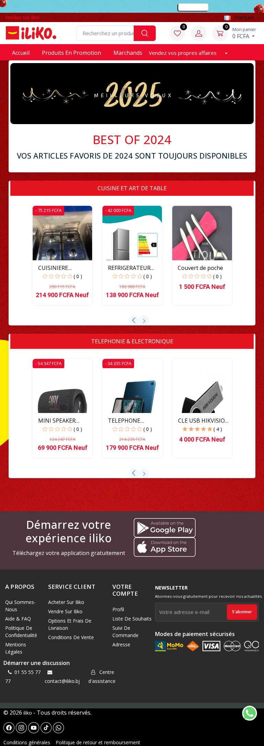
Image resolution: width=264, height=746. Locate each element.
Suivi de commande (125, 631)
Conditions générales (26, 742)
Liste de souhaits (132, 618)
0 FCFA (244, 33)
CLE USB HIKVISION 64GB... (203, 421)
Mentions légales (15, 648)
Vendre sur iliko (65, 611)
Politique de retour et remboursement (98, 742)
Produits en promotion (71, 53)
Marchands (127, 53)
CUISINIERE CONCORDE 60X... (60, 268)
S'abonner (242, 612)
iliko (27, 712)
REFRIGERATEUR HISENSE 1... (129, 268)
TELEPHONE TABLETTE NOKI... (131, 421)
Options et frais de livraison (69, 624)
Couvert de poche (200, 268)
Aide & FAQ (18, 618)
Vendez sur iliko (22, 17)
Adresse (121, 644)
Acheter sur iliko (66, 602)
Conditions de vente (71, 637)
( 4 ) (217, 429)
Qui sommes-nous (20, 606)
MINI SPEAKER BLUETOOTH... (57, 421)
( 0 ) (78, 276)
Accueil (21, 53)
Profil (118, 609)
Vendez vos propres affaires (183, 52)
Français (244, 17)
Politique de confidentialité (21, 631)
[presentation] (134, 320)
